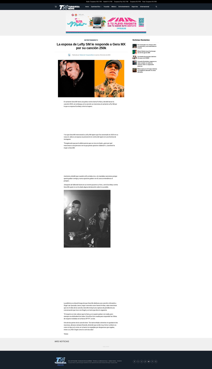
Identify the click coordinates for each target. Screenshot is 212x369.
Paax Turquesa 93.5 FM (149, 1)
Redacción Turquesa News (87, 55)
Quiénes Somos (112, 361)
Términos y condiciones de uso (100, 361)
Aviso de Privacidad (72, 361)
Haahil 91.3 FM (107, 1)
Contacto (119, 361)
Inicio (87, 6)
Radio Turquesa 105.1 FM (94, 1)
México (113, 6)
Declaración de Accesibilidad (85, 361)
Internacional (144, 6)
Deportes (135, 6)
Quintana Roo (95, 6)
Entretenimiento (124, 6)
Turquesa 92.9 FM (135, 1)
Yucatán (106, 6)
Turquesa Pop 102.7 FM (121, 1)
